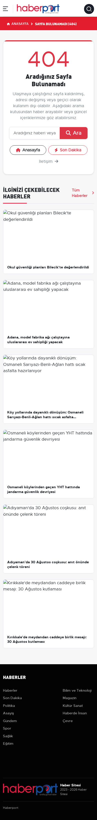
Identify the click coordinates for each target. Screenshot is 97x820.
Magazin (69, 698)
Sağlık (8, 736)
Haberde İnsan (75, 713)
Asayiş (8, 713)
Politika (9, 705)
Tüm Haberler (80, 193)
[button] (5, 9)
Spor (7, 728)
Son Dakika (70, 150)
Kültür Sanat (73, 705)
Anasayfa (20, 23)
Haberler (10, 690)
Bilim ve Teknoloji (77, 690)
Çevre (68, 721)
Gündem (10, 721)
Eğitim (8, 743)
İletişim (46, 161)
